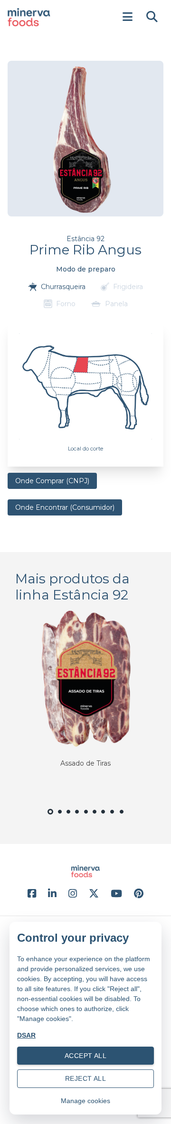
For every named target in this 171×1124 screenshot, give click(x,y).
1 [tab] (50, 818)
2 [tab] (60, 817)
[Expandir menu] (127, 17)
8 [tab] (112, 817)
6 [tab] (94, 817)
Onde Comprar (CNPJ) (52, 481)
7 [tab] (103, 817)
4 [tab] (77, 817)
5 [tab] (85, 817)
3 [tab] (68, 817)
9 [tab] (122, 817)
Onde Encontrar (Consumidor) (64, 507)
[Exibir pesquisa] (152, 17)
